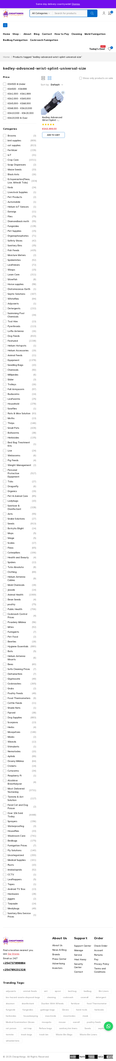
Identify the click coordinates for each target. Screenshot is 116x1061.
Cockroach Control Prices (22, 616)
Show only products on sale (98, 78)
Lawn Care (22, 274)
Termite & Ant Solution (22, 798)
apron (58, 991)
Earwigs (22, 211)
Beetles (22, 641)
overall (76, 1022)
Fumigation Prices (22, 845)
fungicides (28, 1009)
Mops (22, 533)
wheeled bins (12, 1040)
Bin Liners (104, 991)
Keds (22, 187)
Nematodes (22, 751)
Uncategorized (22, 855)
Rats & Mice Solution (22, 413)
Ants (22, 513)
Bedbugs (22, 840)
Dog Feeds (22, 336)
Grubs (22, 688)
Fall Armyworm (22, 389)
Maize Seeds (22, 169)
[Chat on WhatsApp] (108, 1026)
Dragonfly (22, 486)
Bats (22, 651)
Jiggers (22, 898)
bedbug (88, 991)
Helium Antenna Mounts (22, 658)
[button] (53, 135)
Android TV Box (22, 889)
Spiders (22, 562)
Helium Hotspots (22, 345)
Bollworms (22, 432)
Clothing (22, 572)
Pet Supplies (22, 231)
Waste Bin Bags (64, 1034)
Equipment (22, 360)
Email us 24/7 (10, 958)
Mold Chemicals (22, 585)
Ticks (22, 481)
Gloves (65, 1009)
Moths (22, 418)
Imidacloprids (22, 869)
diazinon (10, 1003)
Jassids (22, 589)
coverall (85, 997)
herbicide (99, 1009)
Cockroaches (22, 683)
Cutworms (22, 770)
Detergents (22, 308)
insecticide (50, 1016)
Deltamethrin (22, 673)
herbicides (11, 1016)
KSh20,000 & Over (17, 117)
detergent (101, 997)
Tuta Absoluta (22, 567)
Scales (22, 542)
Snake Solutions (22, 518)
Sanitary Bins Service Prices (22, 915)
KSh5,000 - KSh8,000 (19, 103)
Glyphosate (22, 678)
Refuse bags (45, 1028)
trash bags (26, 1034)
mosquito (47, 1022)
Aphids (22, 756)
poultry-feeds (94, 1022)
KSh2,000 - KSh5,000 (19, 98)
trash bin (43, 1034)
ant (46, 991)
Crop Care (22, 159)
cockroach (68, 997)
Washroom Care (22, 835)
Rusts (22, 864)
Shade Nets (22, 707)
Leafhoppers (22, 879)
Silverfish (22, 279)
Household (22, 403)
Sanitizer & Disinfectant (22, 507)
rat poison (11, 1028)
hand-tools (81, 1009)
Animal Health (22, 594)
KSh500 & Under (16, 84)
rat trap (28, 1028)
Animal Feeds (22, 355)
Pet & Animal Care (22, 496)
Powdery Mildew (22, 622)
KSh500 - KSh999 (17, 88)
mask (85, 1016)
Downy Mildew (22, 761)
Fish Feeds (22, 250)
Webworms (22, 455)
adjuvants (11, 991)
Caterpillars (22, 552)
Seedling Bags (22, 365)
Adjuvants (22, 303)
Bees (22, 664)
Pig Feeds (22, 460)
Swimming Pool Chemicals (22, 315)
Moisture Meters (22, 255)
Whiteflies (22, 298)
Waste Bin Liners (88, 1034)
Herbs (22, 727)
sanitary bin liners (68, 1028)
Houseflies (22, 831)
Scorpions (22, 722)
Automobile (22, 201)
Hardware (22, 893)
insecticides (69, 1016)
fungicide (10, 1009)
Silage (22, 538)
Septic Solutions (22, 293)
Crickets (22, 765)
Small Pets (22, 427)
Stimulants (22, 746)
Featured (22, 340)
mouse (62, 1022)
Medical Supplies (22, 860)
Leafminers (22, 264)
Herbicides (22, 437)
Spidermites (22, 260)
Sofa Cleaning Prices (22, 669)
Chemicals (22, 369)
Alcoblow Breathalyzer (22, 782)
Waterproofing (22, 826)
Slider (22, 379)
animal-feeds (30, 991)
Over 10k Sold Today (22, 815)
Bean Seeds (22, 599)
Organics (22, 491)
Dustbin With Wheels (52, 1003)
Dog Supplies (22, 717)
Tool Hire (22, 321)
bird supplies (22, 140)
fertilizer (75, 1003)
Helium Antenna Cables (22, 578)
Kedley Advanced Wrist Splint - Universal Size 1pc (52, 120)
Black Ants (22, 174)
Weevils (22, 741)
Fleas (22, 547)
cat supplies (22, 145)
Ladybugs (22, 500)
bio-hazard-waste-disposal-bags (23, 997)
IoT (22, 155)
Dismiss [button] (76, 4)
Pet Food (22, 636)
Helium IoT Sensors (22, 206)
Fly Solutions (22, 850)
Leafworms (22, 398)
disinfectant (28, 1003)
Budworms (22, 394)
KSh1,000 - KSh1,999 (19, 93)
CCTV (22, 874)
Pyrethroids (22, 326)
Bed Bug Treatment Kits (22, 444)
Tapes (22, 884)
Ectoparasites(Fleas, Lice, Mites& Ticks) (22, 181)
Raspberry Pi (22, 775)
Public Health (22, 609)
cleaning (51, 997)
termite (10, 1034)
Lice (22, 450)
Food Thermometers (22, 698)
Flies (22, 216)
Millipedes (22, 374)
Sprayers (22, 821)
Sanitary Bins (22, 245)
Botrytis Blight (22, 528)
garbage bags (47, 1009)
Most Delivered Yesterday (22, 790)
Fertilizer (22, 150)
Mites (22, 627)
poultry (22, 604)
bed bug (72, 991)
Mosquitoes (22, 732)
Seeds (22, 523)
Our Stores (13, 953)
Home (6, 57)
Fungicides (22, 226)
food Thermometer (97, 1003)
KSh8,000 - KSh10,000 (20, 108)
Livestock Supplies (22, 192)
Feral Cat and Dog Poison (22, 807)
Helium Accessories (22, 350)
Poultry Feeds (22, 693)
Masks (22, 736)
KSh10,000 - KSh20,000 (21, 113)
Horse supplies (22, 284)
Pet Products (22, 197)
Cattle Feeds (22, 703)
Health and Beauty (22, 557)
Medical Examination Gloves (20, 1022)
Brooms (22, 135)
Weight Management (22, 465)
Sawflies (22, 408)
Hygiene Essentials (22, 646)
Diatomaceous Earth (22, 289)
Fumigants (22, 631)
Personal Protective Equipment (22, 473)
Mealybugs (22, 908)
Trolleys (22, 384)
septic (101, 1028)
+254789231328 (14, 969)
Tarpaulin (22, 903)
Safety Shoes (22, 240)
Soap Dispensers (22, 164)
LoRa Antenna (22, 331)
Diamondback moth (22, 221)
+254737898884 (14, 963)
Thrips (22, 423)
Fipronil (22, 712)
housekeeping (31, 1016)
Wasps (22, 269)
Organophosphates (22, 235)
